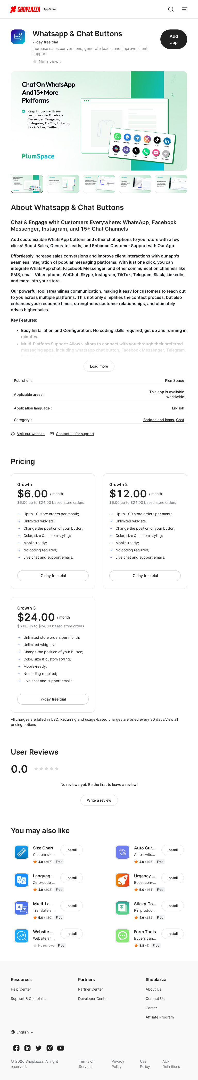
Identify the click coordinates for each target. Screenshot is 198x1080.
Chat (180, 419)
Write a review (99, 800)
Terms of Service (86, 1064)
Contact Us (155, 998)
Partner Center (90, 989)
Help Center (21, 989)
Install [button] (72, 850)
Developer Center (93, 998)
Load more (99, 366)
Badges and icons (158, 419)
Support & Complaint (28, 998)
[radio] (36, 769)
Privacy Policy (118, 1064)
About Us (153, 989)
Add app (174, 39)
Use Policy (145, 1064)
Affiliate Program (160, 1017)
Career (151, 1008)
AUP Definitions (171, 1064)
